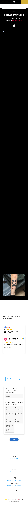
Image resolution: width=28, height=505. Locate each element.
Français (19, 480)
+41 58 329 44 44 (14, 458)
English (14, 480)
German (9, 480)
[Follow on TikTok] (17, 2)
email (14, 469)
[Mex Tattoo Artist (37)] (14, 31)
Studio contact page (14, 379)
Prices (24, 2)
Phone (14, 456)
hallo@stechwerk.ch (14, 471)
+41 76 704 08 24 (17, 20)
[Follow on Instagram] (14, 2)
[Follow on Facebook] (9, 371)
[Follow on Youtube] (11, 2)
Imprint (14, 490)
